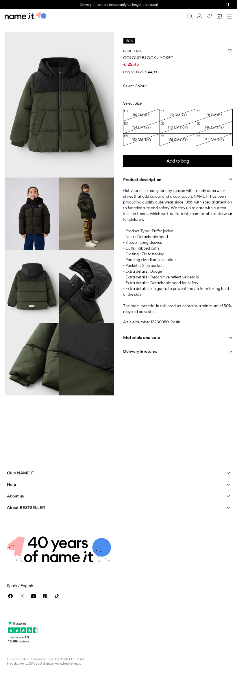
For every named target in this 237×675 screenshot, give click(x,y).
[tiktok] (56, 596)
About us (15, 495)
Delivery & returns (140, 351)
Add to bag (177, 161)
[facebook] (10, 596)
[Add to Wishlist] (230, 50)
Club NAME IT (20, 472)
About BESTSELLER (26, 507)
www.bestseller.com (69, 663)
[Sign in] (199, 16)
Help (11, 484)
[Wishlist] (209, 16)
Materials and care (141, 337)
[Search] (189, 16)
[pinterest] (45, 596)
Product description (142, 179)
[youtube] (33, 596)
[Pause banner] (227, 4)
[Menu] (228, 16)
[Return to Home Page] (25, 16)
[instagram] (21, 596)
